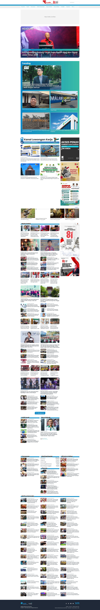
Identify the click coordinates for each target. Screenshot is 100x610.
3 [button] (50, 58)
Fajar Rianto (26, 66)
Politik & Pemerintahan (41, 6)
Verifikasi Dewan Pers (76, 606)
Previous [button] (21, 42)
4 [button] (51, 58)
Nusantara (23, 6)
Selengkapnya (40, 413)
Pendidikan (63, 6)
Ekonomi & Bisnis (56, 6)
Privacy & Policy (74, 607)
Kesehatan (68, 6)
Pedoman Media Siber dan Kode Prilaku (61, 607)
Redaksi (67, 606)
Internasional (33, 6)
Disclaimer (69, 607)
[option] (50, 42)
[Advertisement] (4, 23)
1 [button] (46, 58)
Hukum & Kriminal (49, 6)
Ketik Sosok (26, 68)
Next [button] (78, 42)
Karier (78, 607)
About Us (70, 606)
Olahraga (73, 6)
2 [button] (48, 58)
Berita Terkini (26, 224)
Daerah (28, 6)
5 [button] (53, 58)
